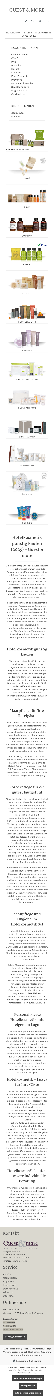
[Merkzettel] (33, 21)
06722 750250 (29, 36)
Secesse (16, 72)
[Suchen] (25, 21)
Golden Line (18, 94)
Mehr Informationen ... (27, 1373)
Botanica (16, 65)
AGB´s (7, 1274)
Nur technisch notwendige (28, 1378)
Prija (13, 61)
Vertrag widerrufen (15, 1337)
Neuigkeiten (10, 1277)
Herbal (15, 68)
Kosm (9, 149)
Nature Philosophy (22, 83)
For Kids (16, 116)
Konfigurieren (28, 1385)
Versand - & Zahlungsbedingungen (23, 1313)
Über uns (8, 1295)
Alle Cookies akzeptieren (28, 1393)
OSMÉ (14, 58)
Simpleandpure (20, 86)
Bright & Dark (19, 90)
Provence (16, 79)
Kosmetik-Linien (24, 48)
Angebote (8, 1281)
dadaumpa (17, 112)
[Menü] (6, 21)
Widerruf (8, 1292)
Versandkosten (11, 1309)
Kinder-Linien (22, 106)
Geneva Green (19, 54)
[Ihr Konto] (40, 21)
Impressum (9, 1285)
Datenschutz (10, 1288)
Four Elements (19, 76)
